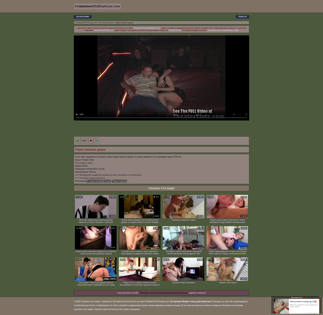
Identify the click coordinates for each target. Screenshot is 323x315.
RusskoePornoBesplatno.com (147, 28)
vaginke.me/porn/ (197, 293)
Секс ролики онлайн (128, 293)
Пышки (107, 181)
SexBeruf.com (175, 30)
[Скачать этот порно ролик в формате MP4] (96, 141)
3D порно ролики (94, 181)
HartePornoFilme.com (104, 30)
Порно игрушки (119, 181)
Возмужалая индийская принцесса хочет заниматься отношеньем (110, 175)
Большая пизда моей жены (92, 178)
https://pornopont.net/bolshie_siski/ (223, 30)
